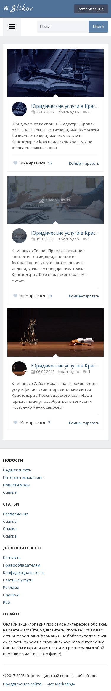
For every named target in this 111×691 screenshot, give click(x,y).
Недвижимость (17, 470)
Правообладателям (21, 565)
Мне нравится (36, 163)
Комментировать (84, 163)
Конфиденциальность (24, 572)
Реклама (11, 587)
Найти (98, 26)
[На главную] (25, 9)
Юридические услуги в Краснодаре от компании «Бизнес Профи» (65, 233)
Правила (11, 594)
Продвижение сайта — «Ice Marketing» (39, 684)
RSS (6, 602)
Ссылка (10, 492)
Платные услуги (18, 580)
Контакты (12, 557)
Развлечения (15, 513)
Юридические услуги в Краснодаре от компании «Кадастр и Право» (65, 106)
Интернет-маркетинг (23, 477)
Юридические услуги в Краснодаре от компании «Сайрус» (65, 366)
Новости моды (16, 484)
